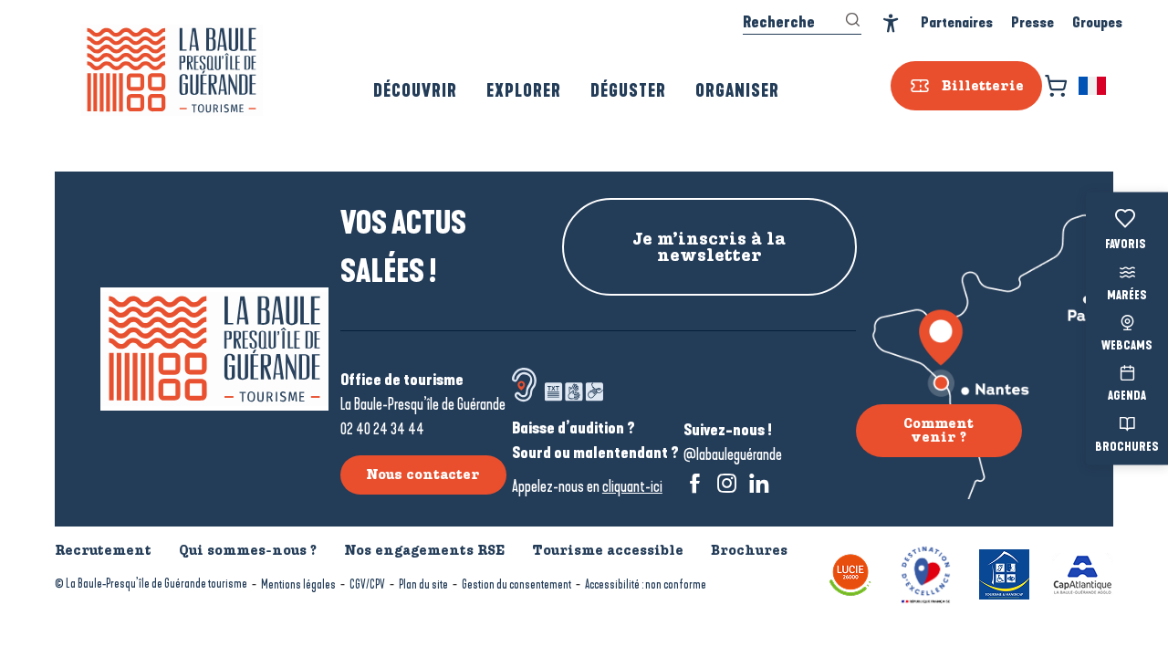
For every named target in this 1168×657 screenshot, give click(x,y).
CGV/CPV (367, 584)
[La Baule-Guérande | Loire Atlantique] (171, 70)
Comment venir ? (938, 429)
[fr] (1093, 86)
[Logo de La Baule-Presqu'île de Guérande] (214, 349)
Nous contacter (423, 474)
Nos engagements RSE (424, 550)
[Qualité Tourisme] (925, 572)
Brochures (1127, 447)
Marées (1127, 295)
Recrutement (103, 550)
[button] (1093, 86)
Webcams (1126, 346)
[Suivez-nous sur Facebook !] (694, 483)
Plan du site (423, 584)
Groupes (1097, 22)
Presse (1032, 22)
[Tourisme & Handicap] (1004, 572)
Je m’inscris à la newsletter (709, 247)
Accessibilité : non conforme (645, 584)
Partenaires (957, 22)
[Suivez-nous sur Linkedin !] (758, 483)
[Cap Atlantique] (1082, 572)
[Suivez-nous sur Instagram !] (726, 483)
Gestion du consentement (516, 584)
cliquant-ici (632, 486)
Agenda (1127, 397)
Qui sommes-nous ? (248, 550)
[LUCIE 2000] (850, 572)
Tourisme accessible (607, 550)
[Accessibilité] (891, 23)
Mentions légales (298, 584)
